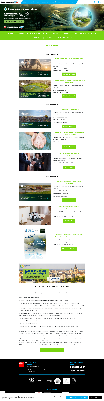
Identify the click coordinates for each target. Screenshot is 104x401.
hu (101, 2)
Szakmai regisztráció (64, 37)
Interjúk (93, 33)
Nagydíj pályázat (80, 33)
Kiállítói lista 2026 (52, 33)
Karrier (37, 2)
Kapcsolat (45, 2)
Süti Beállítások (72, 397)
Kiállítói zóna (55, 2)
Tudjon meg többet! (7, 399)
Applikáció (49, 37)
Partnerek (37, 37)
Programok (67, 33)
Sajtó (32, 2)
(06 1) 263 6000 (31, 368)
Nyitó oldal (10, 33)
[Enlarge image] (49, 60)
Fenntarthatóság (68, 2)
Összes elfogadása (95, 397)
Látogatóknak (23, 33)
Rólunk (25, 2)
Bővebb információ (69, 74)
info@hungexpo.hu (33, 366)
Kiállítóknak (36, 33)
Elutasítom (83, 397)
